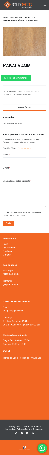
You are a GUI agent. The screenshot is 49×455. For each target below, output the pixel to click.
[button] (24, 78)
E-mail (6, 168)
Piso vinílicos (23, 95)
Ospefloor (9, 95)
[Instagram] (22, 433)
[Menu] (45, 5)
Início (5, 244)
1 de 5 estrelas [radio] (18, 148)
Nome (6, 154)
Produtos (7, 251)
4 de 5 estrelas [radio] (28, 148)
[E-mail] (33, 433)
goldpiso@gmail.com (13, 311)
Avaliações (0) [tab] (24, 107)
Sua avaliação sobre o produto (17, 181)
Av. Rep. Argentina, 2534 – (16, 321)
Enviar (8, 223)
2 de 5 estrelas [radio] (21, 148)
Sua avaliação (10, 148)
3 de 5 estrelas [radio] (25, 148)
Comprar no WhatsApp (17, 78)
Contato (7, 255)
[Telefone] (27, 433)
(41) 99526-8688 (11, 274)
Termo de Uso (9, 358)
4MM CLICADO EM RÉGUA (29, 92)
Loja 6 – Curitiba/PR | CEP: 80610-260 (21, 325)
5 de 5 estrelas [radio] (31, 148)
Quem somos (9, 247)
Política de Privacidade (30, 358)
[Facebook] (16, 433)
